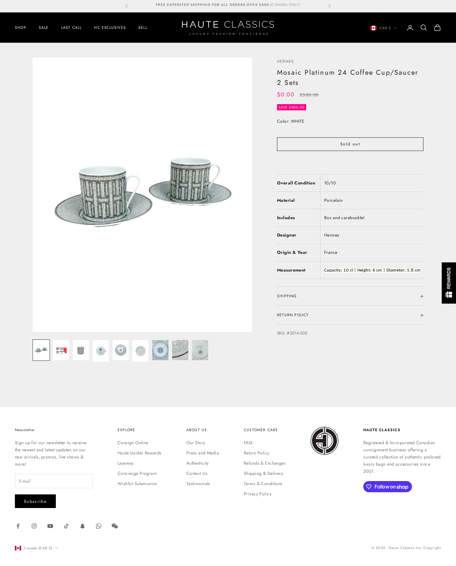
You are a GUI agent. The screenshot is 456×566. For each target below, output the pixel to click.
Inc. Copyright (428, 547)
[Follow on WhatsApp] (99, 526)
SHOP (20, 27)
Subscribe (35, 501)
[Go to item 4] (101, 350)
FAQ (248, 443)
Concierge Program (137, 473)
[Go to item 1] (41, 350)
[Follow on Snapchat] (82, 526)
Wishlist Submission (137, 483)
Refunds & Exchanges (265, 463)
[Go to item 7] (160, 350)
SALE (44, 27)
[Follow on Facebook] (18, 526)
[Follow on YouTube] (50, 526)
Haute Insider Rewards (140, 453)
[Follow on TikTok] (66, 526)
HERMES (285, 61)
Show (449, 283)
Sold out (350, 144)
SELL (142, 27)
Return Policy (256, 453)
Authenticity (197, 463)
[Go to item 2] (61, 350)
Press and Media (202, 453)
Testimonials (198, 483)
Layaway (126, 463)
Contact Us (197, 473)
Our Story (195, 443)
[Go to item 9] (200, 350)
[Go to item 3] (81, 350)
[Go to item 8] (180, 350)
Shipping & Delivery (263, 473)
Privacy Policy (257, 494)
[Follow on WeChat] (115, 526)
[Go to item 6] (140, 350)
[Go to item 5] (120, 350)
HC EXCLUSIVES (110, 27)
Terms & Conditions (263, 483)
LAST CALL (71, 27)
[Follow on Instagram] (34, 526)
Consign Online (133, 443)
